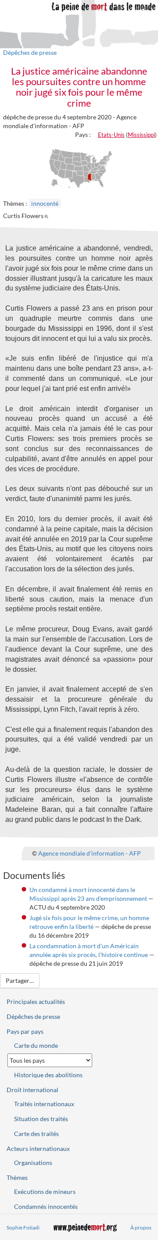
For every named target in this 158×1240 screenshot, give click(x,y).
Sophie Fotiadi (23, 1227)
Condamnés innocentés (46, 1206)
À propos (140, 1227)
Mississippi (141, 134)
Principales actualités (36, 1001)
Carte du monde (36, 1045)
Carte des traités (36, 1133)
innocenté (44, 203)
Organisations (33, 1162)
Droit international (32, 1089)
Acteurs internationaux (38, 1148)
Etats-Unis (111, 134)
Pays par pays (25, 1031)
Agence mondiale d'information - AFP (89, 853)
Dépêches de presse (30, 52)
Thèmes (17, 1177)
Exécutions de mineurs (44, 1191)
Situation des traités (41, 1118)
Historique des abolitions (48, 1075)
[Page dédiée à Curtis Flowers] (47, 215)
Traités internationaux (44, 1103)
